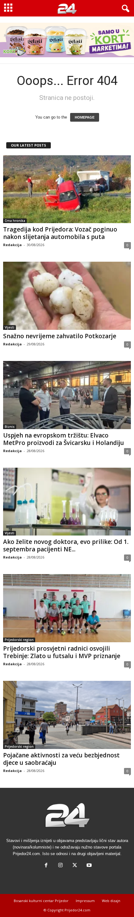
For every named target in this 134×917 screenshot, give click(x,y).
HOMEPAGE (84, 117)
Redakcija (12, 244)
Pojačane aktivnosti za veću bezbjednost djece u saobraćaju (61, 759)
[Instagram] (60, 865)
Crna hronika (15, 220)
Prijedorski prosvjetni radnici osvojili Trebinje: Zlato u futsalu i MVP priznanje (61, 652)
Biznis (10, 426)
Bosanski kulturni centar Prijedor (41, 900)
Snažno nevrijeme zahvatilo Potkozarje (59, 336)
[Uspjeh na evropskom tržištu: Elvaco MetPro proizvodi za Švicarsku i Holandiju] (67, 395)
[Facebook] (46, 865)
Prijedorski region (19, 640)
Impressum (85, 900)
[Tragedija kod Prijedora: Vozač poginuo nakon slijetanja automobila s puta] (67, 189)
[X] (75, 865)
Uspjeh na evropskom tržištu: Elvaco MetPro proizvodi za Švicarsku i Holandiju (63, 439)
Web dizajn (111, 900)
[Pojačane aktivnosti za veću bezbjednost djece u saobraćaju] (67, 715)
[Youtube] (88, 865)
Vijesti (9, 327)
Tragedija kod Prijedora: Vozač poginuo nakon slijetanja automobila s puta (60, 233)
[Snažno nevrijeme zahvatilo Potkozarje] (67, 296)
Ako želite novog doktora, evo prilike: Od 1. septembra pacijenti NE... (65, 545)
